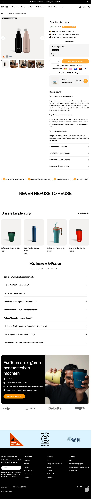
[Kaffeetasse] (11, 232)
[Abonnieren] (19, 468)
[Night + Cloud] (53, 54)
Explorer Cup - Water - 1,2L (55, 248)
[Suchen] (80, 7)
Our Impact (50, 474)
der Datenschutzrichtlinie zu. (9, 476)
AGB (71, 460)
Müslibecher (28, 474)
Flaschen (27, 460)
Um (48, 460)
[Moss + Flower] (59, 54)
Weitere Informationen (14, 396)
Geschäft (27, 477)
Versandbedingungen (76, 463)
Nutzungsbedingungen (10, 474)
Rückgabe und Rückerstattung (79, 467)
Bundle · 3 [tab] (55, 50)
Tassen (26, 463)
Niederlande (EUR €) (19, 487)
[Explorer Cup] (57, 232)
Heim (2, 13)
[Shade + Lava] (56, 54)
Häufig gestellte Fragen (54, 463)
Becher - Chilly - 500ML (77, 248)
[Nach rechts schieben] (42, 38)
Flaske (9, 491)
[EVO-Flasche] (34, 232)
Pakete (10, 13)
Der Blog (49, 467)
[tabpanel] (45, 237)
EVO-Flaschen (28, 470)
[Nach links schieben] (3, 38)
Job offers (50, 477)
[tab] (83, 213)
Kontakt (49, 470)
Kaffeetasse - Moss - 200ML (10, 248)
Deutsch (4, 487)
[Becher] (79, 232)
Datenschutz (73, 470)
